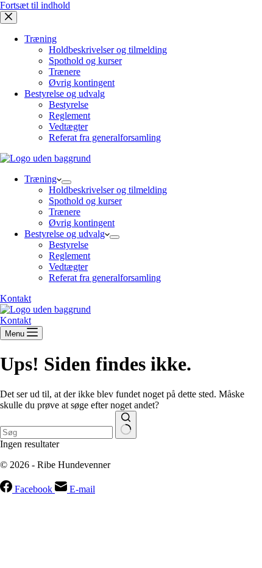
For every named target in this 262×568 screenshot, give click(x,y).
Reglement (69, 255)
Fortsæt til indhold (35, 5)
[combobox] (56, 432)
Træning (40, 179)
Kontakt (15, 298)
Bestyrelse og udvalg (64, 234)
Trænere (64, 212)
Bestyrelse (68, 245)
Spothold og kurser (85, 201)
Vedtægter (68, 266)
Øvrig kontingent (82, 223)
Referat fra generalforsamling (105, 277)
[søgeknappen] (125, 425)
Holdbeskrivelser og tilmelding (108, 190)
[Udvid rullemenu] (66, 182)
